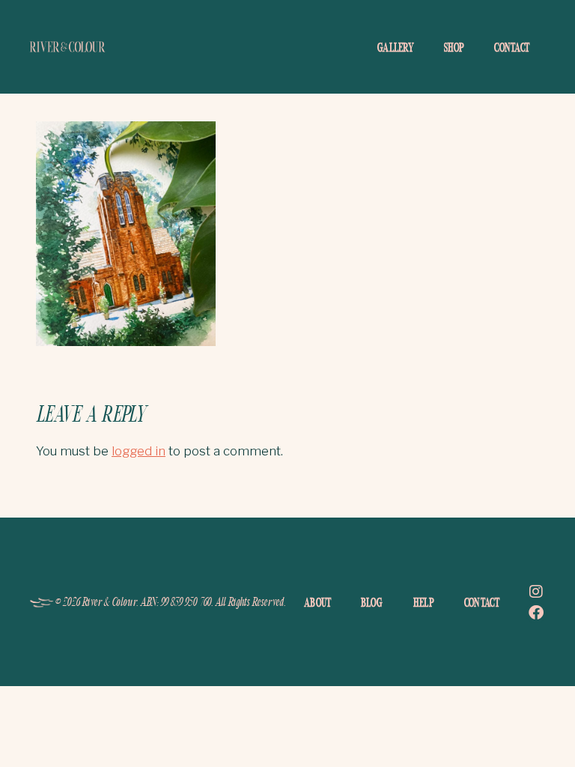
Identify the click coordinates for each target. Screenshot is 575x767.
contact (511, 47)
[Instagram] (536, 591)
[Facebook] (536, 612)
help (423, 602)
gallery (395, 47)
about (318, 602)
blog (372, 602)
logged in (138, 450)
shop (454, 47)
